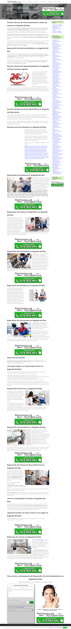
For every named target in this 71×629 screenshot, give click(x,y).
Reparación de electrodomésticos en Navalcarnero (57, 124)
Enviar (31, 602)
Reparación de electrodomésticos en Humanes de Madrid (57, 101)
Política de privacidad (15, 625)
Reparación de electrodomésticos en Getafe (57, 97)
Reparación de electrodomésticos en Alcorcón (57, 56)
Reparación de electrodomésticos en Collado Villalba (57, 79)
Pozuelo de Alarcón (38, 154)
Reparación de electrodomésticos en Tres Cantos (57, 142)
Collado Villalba (37, 149)
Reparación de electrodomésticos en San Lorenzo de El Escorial (58, 154)
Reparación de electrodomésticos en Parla (57, 131)
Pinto (45, 153)
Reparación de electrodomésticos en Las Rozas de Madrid (58, 105)
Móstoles (35, 153)
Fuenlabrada (30, 150)
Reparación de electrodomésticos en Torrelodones (57, 165)
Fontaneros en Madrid (57, 24)
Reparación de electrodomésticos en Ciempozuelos (57, 75)
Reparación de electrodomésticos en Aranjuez (57, 60)
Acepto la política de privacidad (14, 600)
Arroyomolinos (39, 147)
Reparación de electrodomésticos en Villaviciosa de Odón (57, 172)
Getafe (39, 150)
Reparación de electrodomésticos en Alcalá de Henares (57, 45)
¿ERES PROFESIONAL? (57, 1)
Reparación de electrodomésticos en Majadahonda (57, 112)
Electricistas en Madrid (57, 26)
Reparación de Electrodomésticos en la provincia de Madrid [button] (57, 36)
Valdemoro (32, 158)
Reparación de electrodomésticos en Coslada (57, 86)
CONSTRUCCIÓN (36, 1)
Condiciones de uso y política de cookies (56, 627)
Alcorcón (46, 146)
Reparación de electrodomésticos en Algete (57, 52)
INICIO (21, 1)
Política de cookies (23, 625)
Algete (42, 146)
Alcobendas (38, 146)
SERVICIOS (24, 1)
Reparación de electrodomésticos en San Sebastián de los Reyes (58, 157)
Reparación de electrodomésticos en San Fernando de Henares (58, 150)
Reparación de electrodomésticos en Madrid (57, 28)
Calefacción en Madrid (57, 32)
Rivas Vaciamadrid (28, 155)
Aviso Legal (9, 625)
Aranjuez (26, 147)
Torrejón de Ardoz (44, 157)
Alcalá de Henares (31, 146)
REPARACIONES (50, 1)
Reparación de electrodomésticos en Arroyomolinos (57, 67)
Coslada (26, 150)
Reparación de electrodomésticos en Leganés (57, 109)
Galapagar (36, 150)
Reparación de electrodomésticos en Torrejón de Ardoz (57, 161)
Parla (47, 153)
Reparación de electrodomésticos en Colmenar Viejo (57, 82)
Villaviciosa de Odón (40, 158)
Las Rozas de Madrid (32, 151)
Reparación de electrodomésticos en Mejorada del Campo (57, 116)
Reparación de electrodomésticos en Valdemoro (57, 169)
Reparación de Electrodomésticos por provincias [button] (57, 178)
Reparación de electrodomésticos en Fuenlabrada (57, 90)
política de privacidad (20, 607)
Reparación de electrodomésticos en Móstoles (57, 120)
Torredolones (27, 158)
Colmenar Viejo (43, 149)
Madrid (26, 146)
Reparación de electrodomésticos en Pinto (57, 127)
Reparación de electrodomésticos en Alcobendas (57, 49)
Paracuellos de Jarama (29, 154)
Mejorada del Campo (29, 153)
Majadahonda (43, 151)
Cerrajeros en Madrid (57, 31)
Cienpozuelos (30, 149)
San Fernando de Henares (38, 155)
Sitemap (28, 625)
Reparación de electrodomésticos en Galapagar (57, 94)
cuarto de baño (40, 539)
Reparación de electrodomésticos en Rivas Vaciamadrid (57, 146)
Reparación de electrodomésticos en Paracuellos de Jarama (57, 135)
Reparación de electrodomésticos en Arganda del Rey (57, 64)
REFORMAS (29, 1)
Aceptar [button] (65, 627)
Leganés (38, 151)
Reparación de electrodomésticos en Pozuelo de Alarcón (57, 139)
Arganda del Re (32, 147)
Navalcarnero (40, 153)
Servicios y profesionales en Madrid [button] (58, 22)
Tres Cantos (44, 154)
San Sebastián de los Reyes (35, 157)
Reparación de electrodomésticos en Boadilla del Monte (57, 71)
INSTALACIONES (43, 1)
